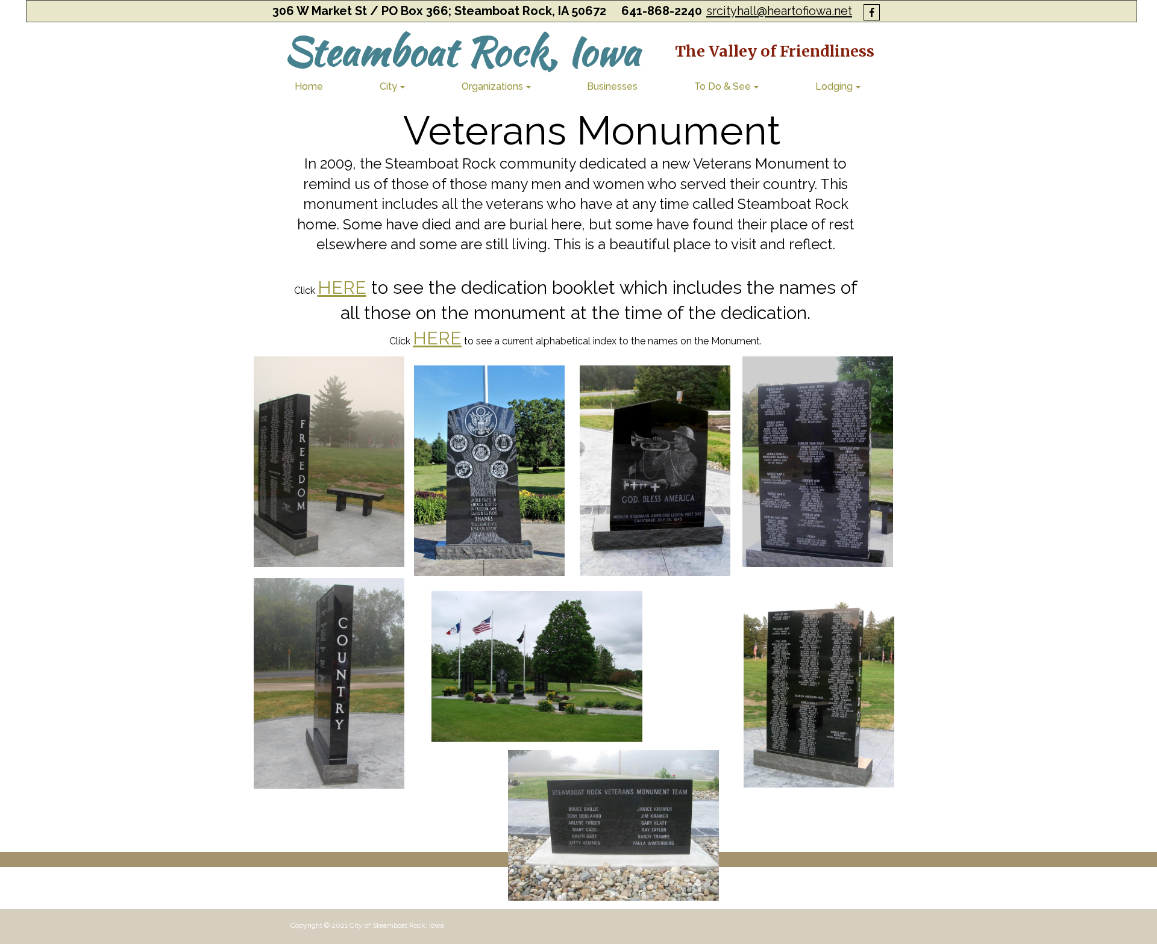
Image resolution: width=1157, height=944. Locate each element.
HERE (342, 287)
